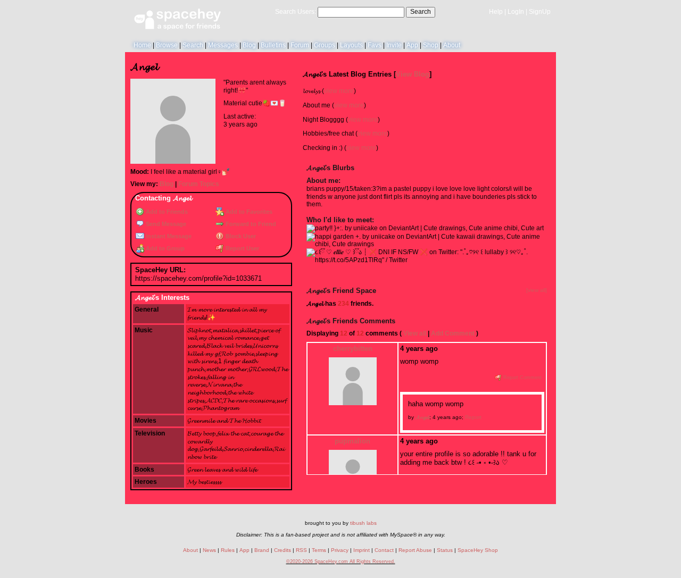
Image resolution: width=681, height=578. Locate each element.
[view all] (536, 290)
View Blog (412, 74)
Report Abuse (415, 550)
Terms (319, 550)
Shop (430, 45)
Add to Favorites (248, 211)
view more (339, 91)
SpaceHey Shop (478, 550)
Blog (249, 45)
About (451, 45)
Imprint (361, 550)
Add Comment (453, 333)
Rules (228, 550)
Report (473, 417)
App (412, 45)
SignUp (540, 11)
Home (142, 45)
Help (496, 11)
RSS (301, 550)
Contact (384, 550)
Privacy (339, 550)
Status (445, 550)
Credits (282, 550)
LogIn (516, 11)
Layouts (351, 45)
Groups (324, 45)
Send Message (165, 224)
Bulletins (273, 45)
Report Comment (522, 377)
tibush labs (363, 523)
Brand (261, 550)
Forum (299, 45)
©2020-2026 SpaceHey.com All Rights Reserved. (340, 561)
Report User (241, 248)
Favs (374, 45)
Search (420, 11)
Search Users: (295, 11)
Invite (394, 45)
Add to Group (164, 248)
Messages (223, 45)
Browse (167, 45)
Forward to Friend (250, 224)
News (209, 550)
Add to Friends (166, 211)
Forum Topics (198, 184)
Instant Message (168, 236)
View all (414, 333)
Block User (240, 236)
